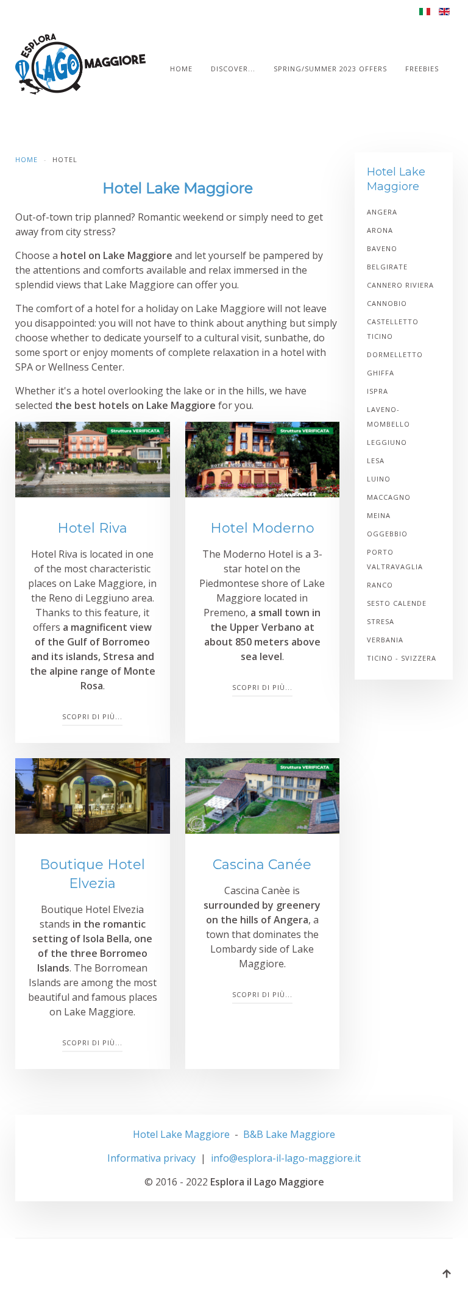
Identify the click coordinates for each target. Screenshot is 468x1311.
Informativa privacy (151, 1158)
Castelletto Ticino (393, 329)
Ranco (380, 584)
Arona (380, 230)
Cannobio (387, 303)
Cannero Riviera (400, 285)
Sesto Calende (397, 603)
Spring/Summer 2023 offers (330, 68)
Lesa (376, 460)
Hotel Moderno (262, 528)
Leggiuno (387, 442)
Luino (379, 478)
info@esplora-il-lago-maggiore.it (286, 1158)
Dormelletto (395, 354)
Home (181, 68)
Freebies (422, 68)
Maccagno (389, 497)
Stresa (380, 621)
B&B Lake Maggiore (289, 1134)
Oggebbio (387, 533)
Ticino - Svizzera (401, 658)
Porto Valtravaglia (395, 559)
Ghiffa (380, 372)
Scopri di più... (92, 716)
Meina (379, 515)
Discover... (233, 68)
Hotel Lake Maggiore (181, 1134)
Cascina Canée (262, 864)
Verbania (385, 639)
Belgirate (387, 266)
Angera (382, 211)
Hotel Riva (92, 528)
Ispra (377, 391)
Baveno (382, 248)
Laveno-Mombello (388, 416)
